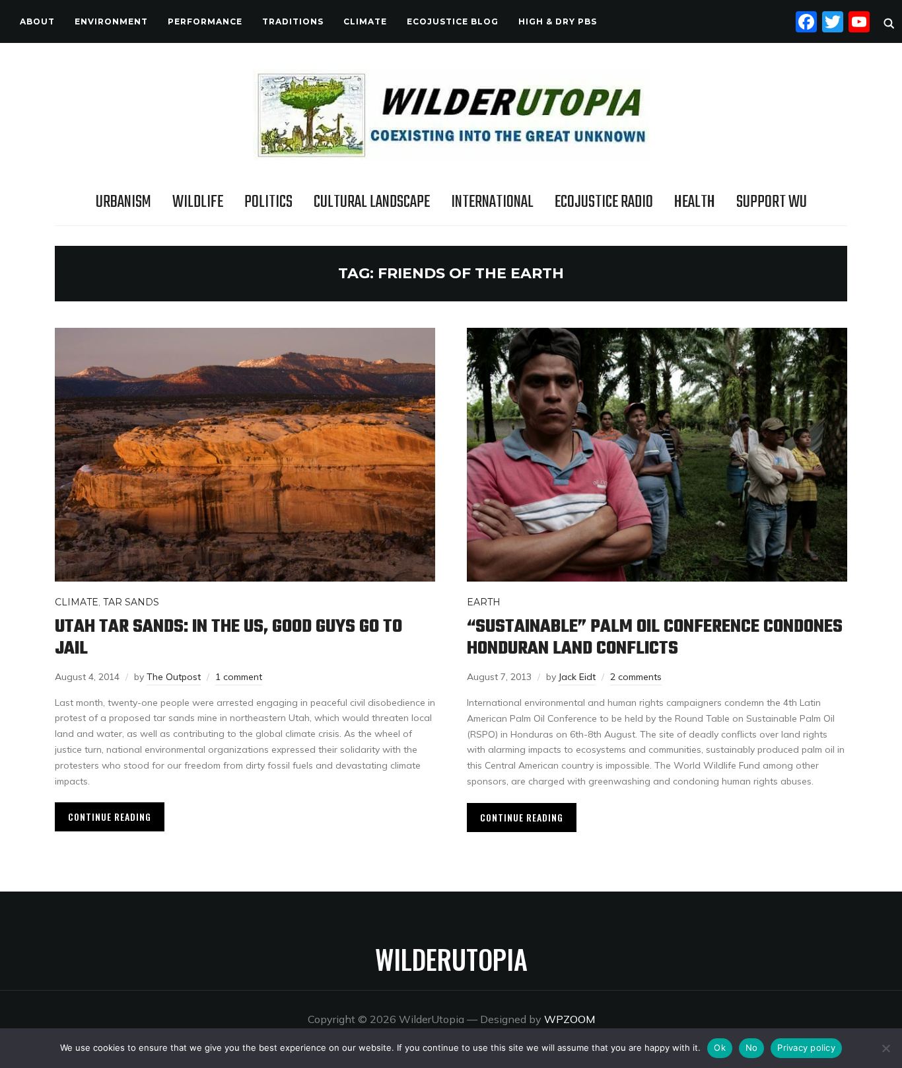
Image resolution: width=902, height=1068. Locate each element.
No (752, 1047)
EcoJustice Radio (604, 202)
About (37, 21)
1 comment (238, 677)
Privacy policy (806, 1047)
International (492, 202)
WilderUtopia (451, 959)
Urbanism (123, 202)
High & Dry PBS (557, 21)
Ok (720, 1047)
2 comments (636, 677)
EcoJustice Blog (453, 21)
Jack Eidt (577, 677)
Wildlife (197, 202)
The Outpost (174, 677)
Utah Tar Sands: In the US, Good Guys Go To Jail (228, 638)
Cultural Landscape (372, 202)
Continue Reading (109, 816)
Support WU (771, 202)
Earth (484, 602)
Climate (365, 21)
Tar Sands (131, 602)
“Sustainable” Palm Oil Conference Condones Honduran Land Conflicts (655, 638)
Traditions (293, 21)
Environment (111, 21)
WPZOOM (569, 1019)
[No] (885, 1048)
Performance (205, 21)
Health (694, 202)
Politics (268, 202)
